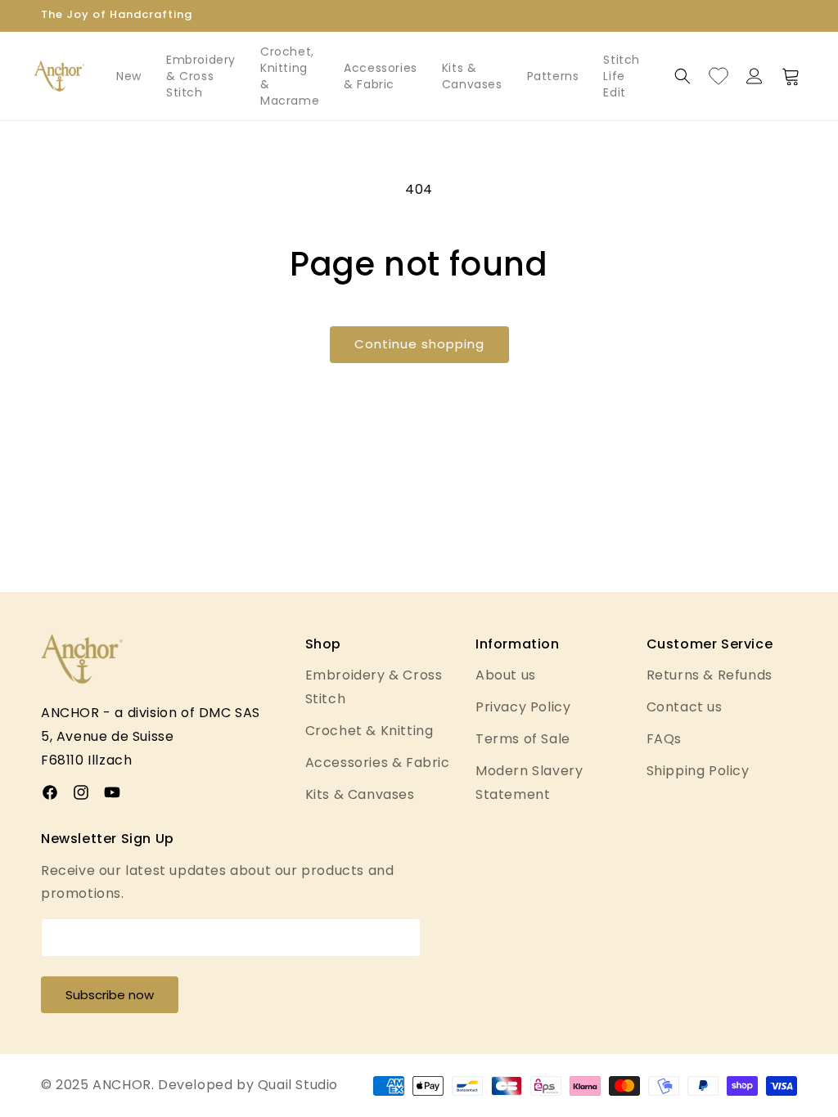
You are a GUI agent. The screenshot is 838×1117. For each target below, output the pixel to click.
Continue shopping (419, 343)
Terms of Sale (522, 738)
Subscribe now (109, 994)
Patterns (553, 76)
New (129, 76)
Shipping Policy (698, 770)
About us (505, 675)
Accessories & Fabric (380, 76)
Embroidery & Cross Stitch (201, 76)
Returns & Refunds (710, 675)
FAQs (664, 738)
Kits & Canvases (472, 76)
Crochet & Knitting (369, 730)
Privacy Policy (522, 707)
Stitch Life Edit (621, 76)
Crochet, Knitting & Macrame (289, 76)
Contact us (685, 707)
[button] (683, 76)
